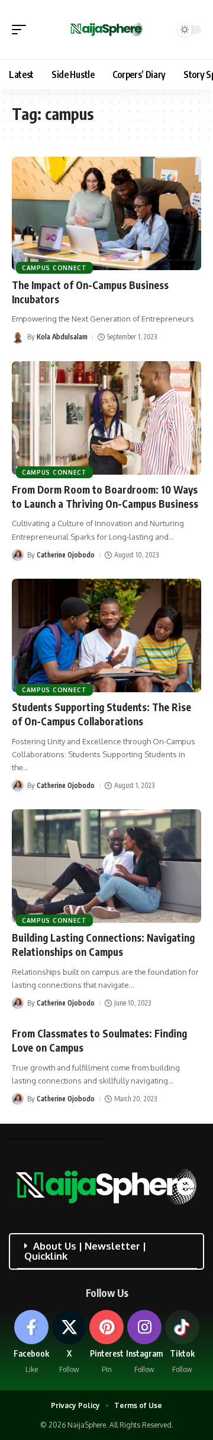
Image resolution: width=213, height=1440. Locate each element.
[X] (69, 1342)
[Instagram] (144, 1342)
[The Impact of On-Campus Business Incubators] (106, 213)
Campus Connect (54, 267)
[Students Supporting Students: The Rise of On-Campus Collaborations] (106, 635)
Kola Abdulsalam (62, 336)
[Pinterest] (106, 1342)
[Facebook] (31, 1342)
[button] (22, 29)
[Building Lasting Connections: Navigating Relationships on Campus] (106, 866)
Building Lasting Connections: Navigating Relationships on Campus (103, 944)
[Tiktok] (182, 1342)
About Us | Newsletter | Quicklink (85, 1251)
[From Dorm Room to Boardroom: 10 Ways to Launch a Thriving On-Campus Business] (106, 418)
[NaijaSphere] (106, 29)
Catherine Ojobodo (66, 554)
